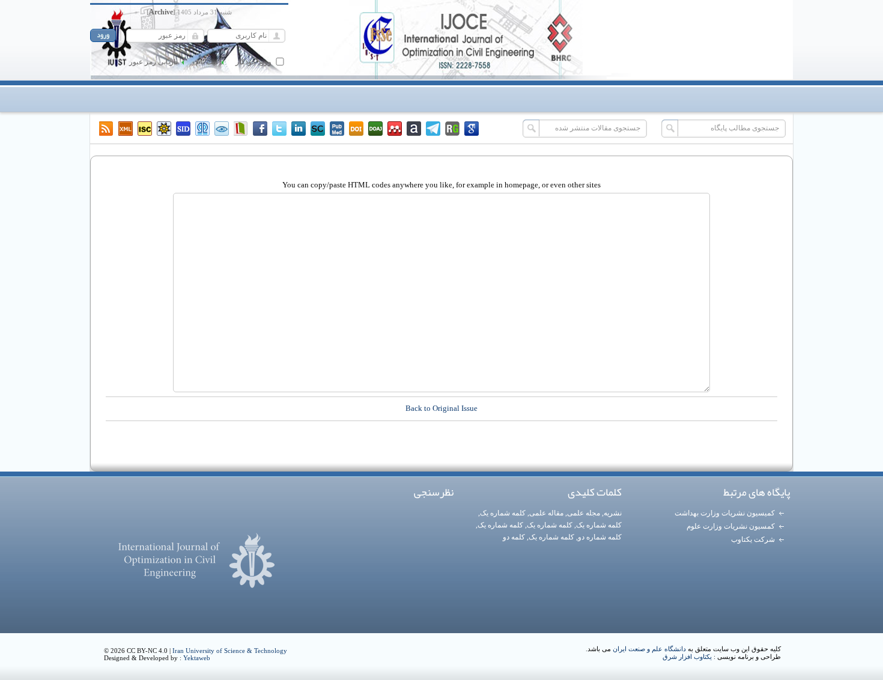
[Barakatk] (202, 128)
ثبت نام (206, 62)
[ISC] (145, 128)
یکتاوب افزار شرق (687, 656)
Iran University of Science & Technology (229, 650)
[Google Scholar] (471, 128)
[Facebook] (260, 128)
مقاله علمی (546, 513)
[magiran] (241, 128)
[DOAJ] (375, 128)
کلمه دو (514, 537)
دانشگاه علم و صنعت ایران (649, 648)
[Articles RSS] (106, 128)
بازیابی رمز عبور (153, 62)
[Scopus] (318, 128)
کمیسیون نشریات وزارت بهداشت (725, 513)
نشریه (613, 513)
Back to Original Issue (441, 408)
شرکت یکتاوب (753, 539)
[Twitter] (279, 128)
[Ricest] (164, 128)
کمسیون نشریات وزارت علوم (731, 526)
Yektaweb (196, 657)
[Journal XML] (125, 128)
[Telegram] (433, 128)
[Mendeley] (394, 128)
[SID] (183, 128)
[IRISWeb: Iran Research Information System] (221, 128)
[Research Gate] (452, 128)
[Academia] (414, 128)
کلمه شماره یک (503, 513)
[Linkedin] (298, 128)
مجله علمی (583, 513)
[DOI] (356, 128)
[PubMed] (337, 128)
